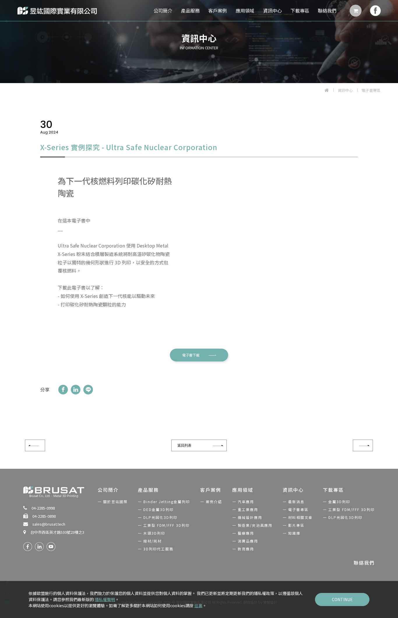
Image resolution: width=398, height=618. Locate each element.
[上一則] (35, 445)
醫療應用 (246, 533)
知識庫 (294, 533)
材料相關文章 (300, 517)
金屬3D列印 (339, 501)
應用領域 (245, 10)
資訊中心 (272, 10)
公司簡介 (163, 10)
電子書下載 (191, 354)
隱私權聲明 (105, 599)
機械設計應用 (250, 517)
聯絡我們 (327, 10)
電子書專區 (371, 90)
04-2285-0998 (43, 508)
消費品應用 (248, 540)
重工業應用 (248, 509)
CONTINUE (342, 599)
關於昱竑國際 (115, 501)
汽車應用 (246, 501)
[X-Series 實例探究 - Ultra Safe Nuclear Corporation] (63, 389)
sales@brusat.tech (48, 524)
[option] (199, 41)
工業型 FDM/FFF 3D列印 (166, 525)
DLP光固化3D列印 (160, 517)
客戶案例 (217, 10)
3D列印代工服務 (158, 548)
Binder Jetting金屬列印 (166, 501)
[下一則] (363, 445)
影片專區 (296, 525)
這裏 (198, 605)
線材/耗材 (152, 540)
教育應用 (246, 548)
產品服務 (190, 10)
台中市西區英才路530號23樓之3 (57, 532)
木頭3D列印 (154, 533)
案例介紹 (214, 501)
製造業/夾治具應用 (255, 525)
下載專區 (299, 10)
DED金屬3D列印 (158, 509)
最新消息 (296, 501)
